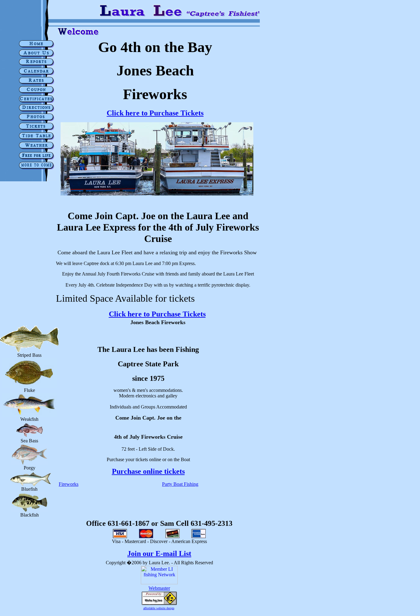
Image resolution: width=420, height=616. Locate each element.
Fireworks (68, 484)
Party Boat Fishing (180, 484)
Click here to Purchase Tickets (155, 113)
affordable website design (158, 608)
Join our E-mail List (159, 554)
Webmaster (159, 588)
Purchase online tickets (148, 471)
